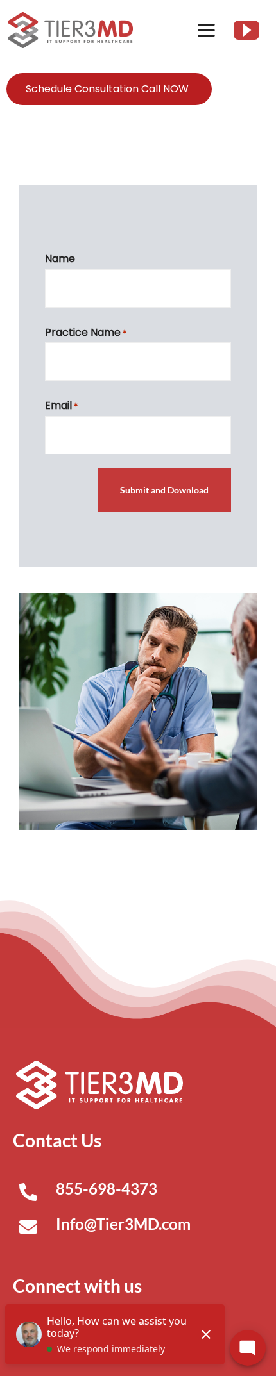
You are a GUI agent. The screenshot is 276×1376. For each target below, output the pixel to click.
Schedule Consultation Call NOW (107, 88)
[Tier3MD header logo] (70, 17)
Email (61, 405)
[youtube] (246, 30)
